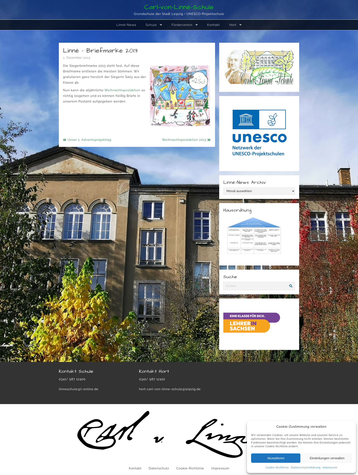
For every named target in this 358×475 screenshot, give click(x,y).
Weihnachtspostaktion (123, 90)
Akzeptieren (275, 458)
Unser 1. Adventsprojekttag (89, 140)
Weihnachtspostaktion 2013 (184, 140)
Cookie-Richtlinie (277, 467)
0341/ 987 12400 (72, 379)
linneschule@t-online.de (78, 389)
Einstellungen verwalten (327, 458)
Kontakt (135, 468)
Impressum (330, 467)
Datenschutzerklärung (306, 467)
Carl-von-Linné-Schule (179, 7)
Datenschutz (159, 468)
